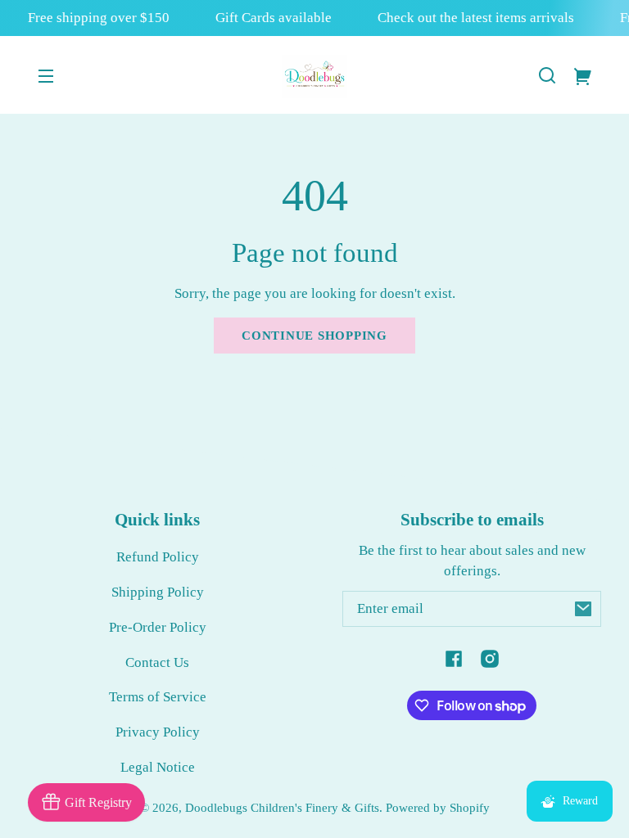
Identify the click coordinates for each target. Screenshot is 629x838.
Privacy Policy (157, 732)
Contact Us (157, 662)
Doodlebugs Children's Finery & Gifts (282, 807)
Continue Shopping (314, 335)
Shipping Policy (157, 592)
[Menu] (46, 75)
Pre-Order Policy (157, 627)
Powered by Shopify (438, 807)
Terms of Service (157, 697)
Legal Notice (157, 767)
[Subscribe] (583, 609)
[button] (547, 75)
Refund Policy (157, 557)
